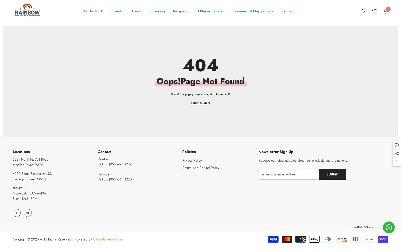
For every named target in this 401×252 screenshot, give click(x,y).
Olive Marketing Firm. (108, 239)
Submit (332, 174)
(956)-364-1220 (120, 179)
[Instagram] (28, 213)
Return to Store (200, 103)
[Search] (364, 11)
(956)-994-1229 (120, 164)
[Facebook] (17, 213)
